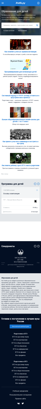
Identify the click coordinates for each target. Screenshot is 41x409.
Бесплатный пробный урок (20, 326)
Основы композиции (11, 194)
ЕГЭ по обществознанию (20, 343)
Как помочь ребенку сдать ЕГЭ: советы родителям (20, 165)
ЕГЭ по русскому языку (20, 337)
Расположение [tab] (22, 30)
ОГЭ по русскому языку (20, 364)
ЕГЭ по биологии (20, 346)
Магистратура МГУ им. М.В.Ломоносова (20, 260)
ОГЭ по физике (20, 380)
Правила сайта (20, 398)
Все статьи (4, 174)
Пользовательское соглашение (21, 395)
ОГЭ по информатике (20, 377)
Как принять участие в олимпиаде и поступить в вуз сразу (20, 142)
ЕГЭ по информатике (20, 349)
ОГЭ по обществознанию (20, 371)
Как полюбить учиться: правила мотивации (20, 52)
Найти (38, 25)
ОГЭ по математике (21, 367)
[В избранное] (37, 190)
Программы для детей (12, 184)
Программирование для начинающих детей (20, 72)
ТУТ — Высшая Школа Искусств (12, 200)
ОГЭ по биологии (20, 374)
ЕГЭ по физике (20, 352)
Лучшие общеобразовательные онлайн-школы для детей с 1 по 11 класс (20, 120)
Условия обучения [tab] (8, 30)
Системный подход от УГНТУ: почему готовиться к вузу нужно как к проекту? (20, 96)
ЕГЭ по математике (20, 340)
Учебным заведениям (20, 391)
